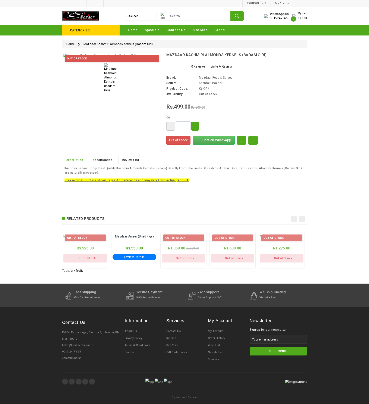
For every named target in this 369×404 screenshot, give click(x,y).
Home (133, 30)
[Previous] (294, 219)
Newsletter (215, 352)
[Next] (302, 219)
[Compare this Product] (253, 140)
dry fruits (76, 270)
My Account (216, 331)
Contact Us (176, 30)
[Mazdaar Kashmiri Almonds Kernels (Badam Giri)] (111, 77)
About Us (131, 331)
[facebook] (65, 382)
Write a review (221, 66)
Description (74, 160)
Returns (171, 338)
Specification (103, 160)
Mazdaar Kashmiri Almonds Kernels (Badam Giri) (118, 44)
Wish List (214, 345)
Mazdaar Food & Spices (215, 77)
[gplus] (85, 382)
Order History (216, 338)
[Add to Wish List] (241, 140)
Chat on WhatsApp (216, 140)
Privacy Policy (133, 338)
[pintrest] (79, 382)
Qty (168, 117)
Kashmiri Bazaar (211, 83)
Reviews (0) (130, 160)
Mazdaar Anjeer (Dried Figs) (134, 236)
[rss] (92, 382)
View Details (136, 257)
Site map (200, 30)
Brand (220, 30)
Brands (129, 352)
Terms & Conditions (137, 345)
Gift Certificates (176, 352)
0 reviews (198, 66)
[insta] (72, 382)
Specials (152, 30)
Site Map (172, 345)
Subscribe (278, 351)
